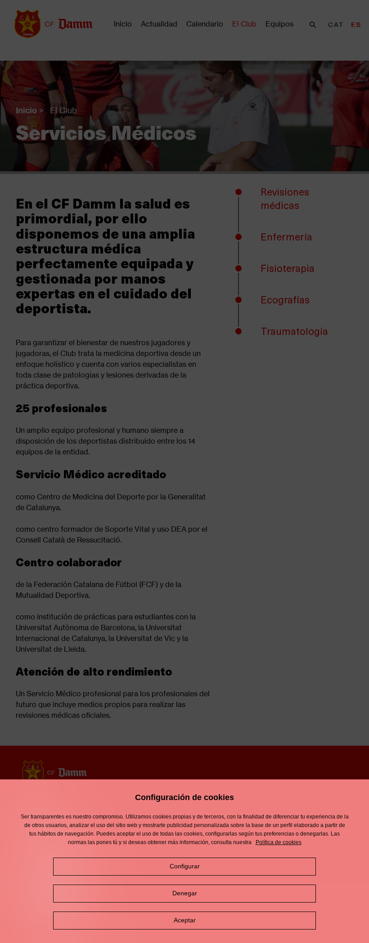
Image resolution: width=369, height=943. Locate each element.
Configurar (185, 866)
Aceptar (185, 920)
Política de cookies (279, 842)
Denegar (184, 893)
